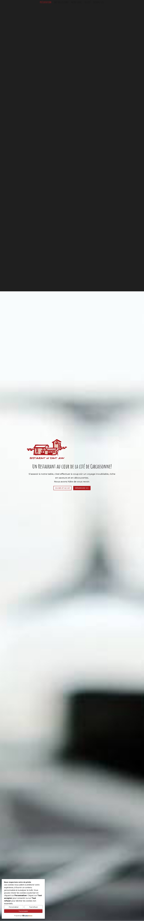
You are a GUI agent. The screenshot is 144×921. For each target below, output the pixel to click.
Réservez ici (98, 2)
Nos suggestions (61, 2)
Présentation (45, 2)
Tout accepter (23, 911)
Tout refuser (33, 907)
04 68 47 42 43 (62, 488)
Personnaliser (14, 907)
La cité (87, 2)
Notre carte (76, 2)
